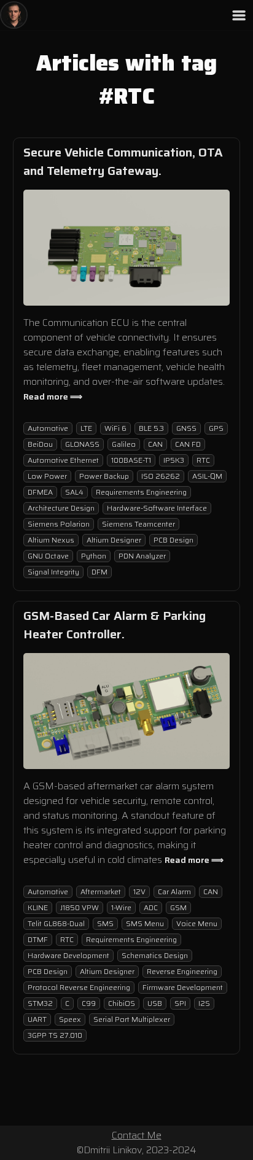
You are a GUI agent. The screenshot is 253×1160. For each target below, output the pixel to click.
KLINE (38, 907)
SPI (180, 1003)
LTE (86, 428)
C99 (89, 1003)
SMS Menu (145, 923)
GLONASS (82, 444)
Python (93, 556)
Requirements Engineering (141, 492)
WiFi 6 (115, 428)
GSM (178, 907)
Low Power (47, 476)
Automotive (48, 428)
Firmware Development (182, 987)
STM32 (40, 1003)
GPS (216, 428)
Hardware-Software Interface (157, 508)
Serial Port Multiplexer (131, 1019)
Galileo (124, 444)
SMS (105, 923)
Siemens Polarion (59, 524)
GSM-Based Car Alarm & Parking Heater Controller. (114, 625)
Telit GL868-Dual (56, 923)
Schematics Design (155, 955)
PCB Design (173, 540)
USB (154, 1003)
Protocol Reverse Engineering (79, 987)
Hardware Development (68, 955)
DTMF (38, 939)
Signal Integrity (53, 572)
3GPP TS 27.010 (55, 1035)
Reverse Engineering (182, 971)
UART (37, 1019)
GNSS (186, 428)
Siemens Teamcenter (138, 524)
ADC (151, 907)
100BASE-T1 (131, 460)
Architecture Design (61, 508)
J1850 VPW (79, 907)
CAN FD (188, 444)
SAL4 (74, 492)
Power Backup (104, 476)
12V (139, 891)
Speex (70, 1019)
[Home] (13, 15)
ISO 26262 (160, 476)
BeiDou (40, 444)
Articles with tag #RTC (126, 80)
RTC (203, 460)
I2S (204, 1003)
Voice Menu (196, 923)
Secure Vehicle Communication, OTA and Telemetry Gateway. (123, 161)
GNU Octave (48, 556)
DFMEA (40, 492)
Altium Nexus (51, 540)
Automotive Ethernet (63, 460)
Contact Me (137, 1135)
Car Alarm (174, 891)
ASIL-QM (207, 476)
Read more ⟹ (52, 396)
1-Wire (121, 907)
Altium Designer (114, 540)
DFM (99, 572)
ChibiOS (121, 1003)
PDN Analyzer (142, 556)
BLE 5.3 (151, 428)
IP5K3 (173, 460)
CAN (155, 444)
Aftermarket (100, 891)
